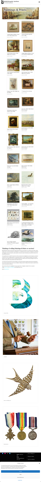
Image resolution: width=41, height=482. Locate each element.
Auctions (5, 356)
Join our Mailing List (7, 400)
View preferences (20, 477)
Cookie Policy (20, 480)
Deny (20, 474)
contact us (6, 267)
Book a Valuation (11, 267)
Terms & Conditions (31, 459)
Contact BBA (6, 313)
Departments (7, 269)
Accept (20, 471)
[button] (39, 463)
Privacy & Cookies (31, 456)
